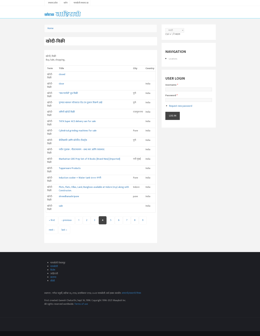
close (61, 84)
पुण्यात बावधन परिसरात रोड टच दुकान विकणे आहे (80, 103)
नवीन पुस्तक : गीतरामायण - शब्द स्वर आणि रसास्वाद (81, 149)
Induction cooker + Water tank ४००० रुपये (80, 178)
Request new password (180, 106)
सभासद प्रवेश (53, 3)
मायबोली (54, 266)
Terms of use (81, 304)
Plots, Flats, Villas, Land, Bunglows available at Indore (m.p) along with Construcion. (94, 189)
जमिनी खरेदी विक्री (67, 112)
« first (52, 220)
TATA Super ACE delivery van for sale (77, 121)
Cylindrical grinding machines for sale (77, 131)
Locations (173, 58)
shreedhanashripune (69, 196)
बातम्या (53, 277)
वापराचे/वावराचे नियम (131, 293)
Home (50, 28)
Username (171, 85)
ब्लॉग (66, 3)
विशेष (52, 270)
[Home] (62, 13)
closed (62, 74)
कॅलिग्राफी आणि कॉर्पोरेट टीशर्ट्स (73, 140)
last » (64, 230)
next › (52, 230)
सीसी (52, 281)
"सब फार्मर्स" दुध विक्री (68, 93)
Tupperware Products (70, 168)
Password (171, 95)
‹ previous (67, 220)
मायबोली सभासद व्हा (81, 3)
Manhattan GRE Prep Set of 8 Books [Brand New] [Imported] (89, 159)
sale (61, 206)
